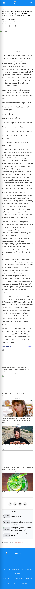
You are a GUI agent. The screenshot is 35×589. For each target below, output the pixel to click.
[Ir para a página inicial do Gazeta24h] (17, 3)
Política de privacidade (12, 569)
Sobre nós (17, 574)
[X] (20, 504)
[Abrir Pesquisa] (31, 3)
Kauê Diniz (11, 19)
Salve (18, 26)
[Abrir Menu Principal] (4, 3)
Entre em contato (19, 542)
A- (2, 26)
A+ (6, 26)
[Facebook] (15, 504)
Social (4, 9)
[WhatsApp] (10, 504)
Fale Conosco (26, 569)
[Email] (25, 504)
